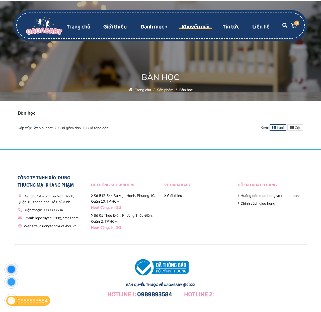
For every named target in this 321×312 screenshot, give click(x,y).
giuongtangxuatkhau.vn (57, 226)
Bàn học (186, 90)
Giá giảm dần (70, 128)
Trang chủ (78, 26)
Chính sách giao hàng (257, 203)
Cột (297, 127)
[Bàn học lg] (44, 25)
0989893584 (53, 210)
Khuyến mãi (196, 26)
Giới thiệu (115, 26)
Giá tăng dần (98, 128)
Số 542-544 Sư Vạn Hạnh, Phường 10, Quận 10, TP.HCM (123, 201)
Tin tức (231, 26)
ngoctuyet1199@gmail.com (56, 218)
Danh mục (152, 26)
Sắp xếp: (25, 128)
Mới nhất (46, 128)
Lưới (280, 127)
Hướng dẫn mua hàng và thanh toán (269, 195)
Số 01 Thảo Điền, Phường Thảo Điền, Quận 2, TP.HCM (121, 221)
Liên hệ (261, 26)
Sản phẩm (165, 90)
